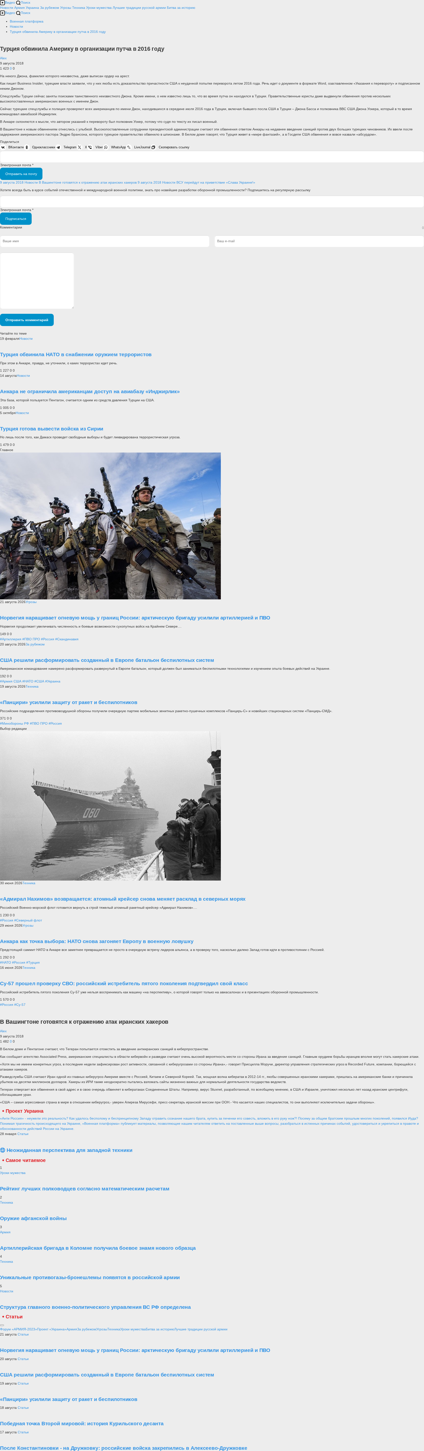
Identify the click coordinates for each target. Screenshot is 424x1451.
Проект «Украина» (51, 1329)
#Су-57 (20, 1005)
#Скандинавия (67, 639)
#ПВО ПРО (31, 639)
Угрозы (65, 8)
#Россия (47, 639)
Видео (10, 2)
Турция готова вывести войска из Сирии (51, 428)
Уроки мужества (99, 8)
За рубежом (49, 8)
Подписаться (15, 219)
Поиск (25, 2)
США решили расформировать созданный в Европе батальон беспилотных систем (107, 660)
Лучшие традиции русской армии (139, 8)
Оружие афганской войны (33, 1218)
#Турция (33, 962)
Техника (78, 8)
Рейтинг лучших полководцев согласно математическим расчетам (85, 1188)
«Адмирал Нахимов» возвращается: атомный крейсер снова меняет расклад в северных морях (123, 899)
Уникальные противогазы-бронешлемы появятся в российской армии (90, 1277)
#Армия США (10, 681)
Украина (32, 8)
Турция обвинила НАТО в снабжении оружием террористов (76, 354)
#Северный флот (28, 920)
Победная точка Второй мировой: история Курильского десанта (82, 1423)
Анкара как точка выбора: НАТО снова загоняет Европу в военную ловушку (97, 941)
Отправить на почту (21, 174)
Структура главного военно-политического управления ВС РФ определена (95, 1307)
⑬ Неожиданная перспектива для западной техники (66, 1150)
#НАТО (27, 681)
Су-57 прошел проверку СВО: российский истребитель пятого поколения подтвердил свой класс (124, 983)
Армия (19, 8)
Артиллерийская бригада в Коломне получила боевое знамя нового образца (98, 1248)
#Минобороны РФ (14, 723)
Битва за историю (160, 1329)
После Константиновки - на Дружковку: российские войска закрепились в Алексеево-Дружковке (123, 1448)
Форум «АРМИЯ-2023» (18, 1329)
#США (39, 681)
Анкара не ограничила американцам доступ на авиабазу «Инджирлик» (90, 391)
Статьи (22, 1134)
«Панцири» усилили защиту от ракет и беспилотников (68, 702)
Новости (6, 8)
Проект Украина (24, 1111)
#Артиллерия (10, 639)
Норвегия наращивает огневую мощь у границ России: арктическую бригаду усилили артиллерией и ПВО (135, 617)
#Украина (52, 681)
